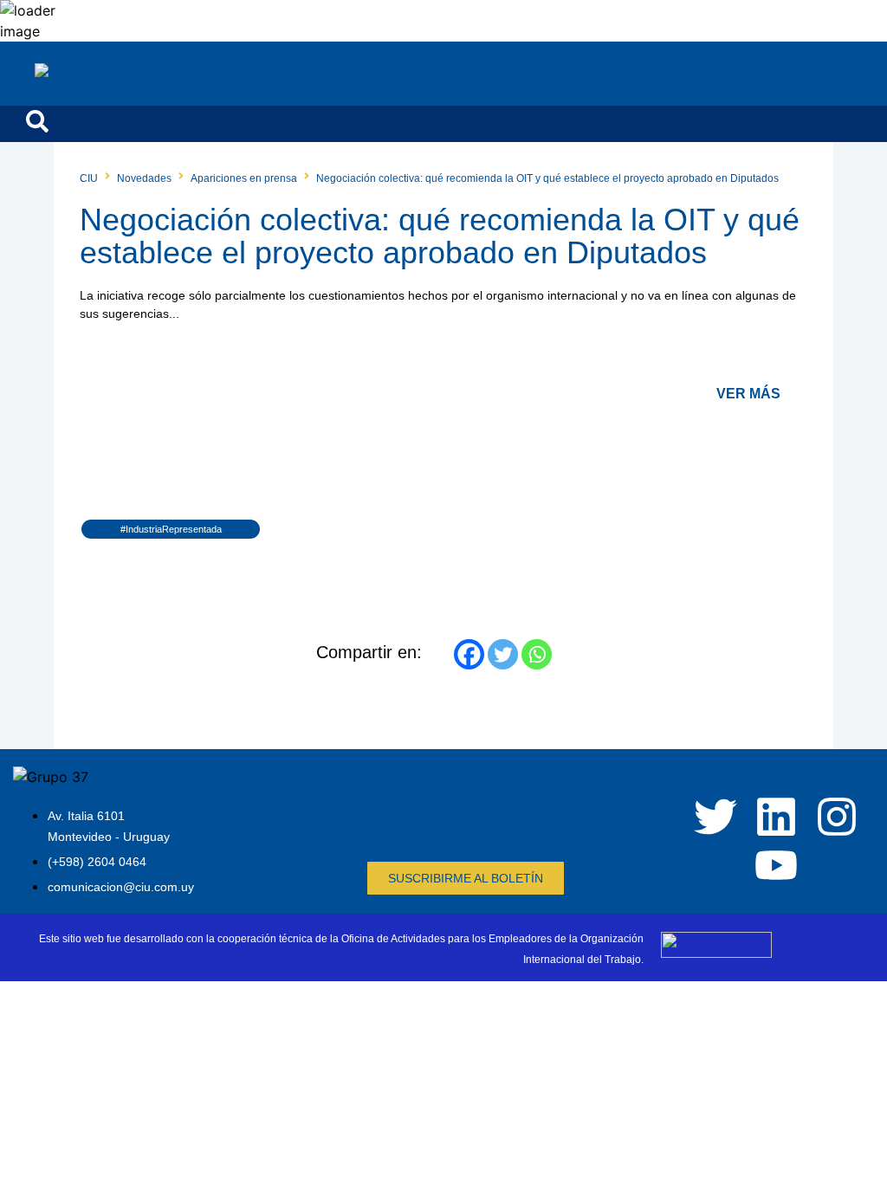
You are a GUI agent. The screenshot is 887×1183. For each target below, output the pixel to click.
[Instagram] (836, 816)
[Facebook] (469, 654)
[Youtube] (776, 865)
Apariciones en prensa (244, 178)
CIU (89, 178)
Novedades (144, 178)
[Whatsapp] (536, 654)
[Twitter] (503, 654)
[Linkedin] (776, 816)
